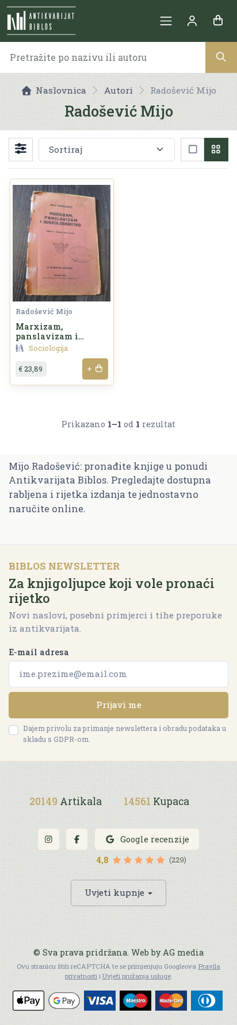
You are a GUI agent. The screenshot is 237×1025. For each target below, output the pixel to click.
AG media (183, 952)
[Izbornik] (166, 21)
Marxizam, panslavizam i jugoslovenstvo (49, 336)
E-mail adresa (39, 652)
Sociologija (48, 348)
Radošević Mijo (44, 311)
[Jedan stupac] (192, 149)
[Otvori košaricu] (218, 21)
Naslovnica (61, 90)
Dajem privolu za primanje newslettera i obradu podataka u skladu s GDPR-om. (124, 734)
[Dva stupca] (216, 149)
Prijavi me (119, 704)
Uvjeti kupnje (114, 892)
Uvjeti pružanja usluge (136, 976)
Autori (118, 90)
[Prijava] (192, 21)
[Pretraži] (221, 57)
